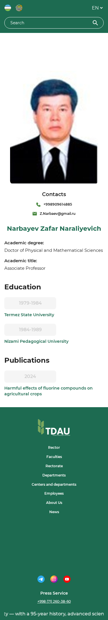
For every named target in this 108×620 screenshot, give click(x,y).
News (54, 512)
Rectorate (54, 466)
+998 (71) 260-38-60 (54, 601)
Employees (54, 493)
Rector (54, 447)
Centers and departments (54, 484)
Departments (54, 475)
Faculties (54, 457)
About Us (54, 502)
